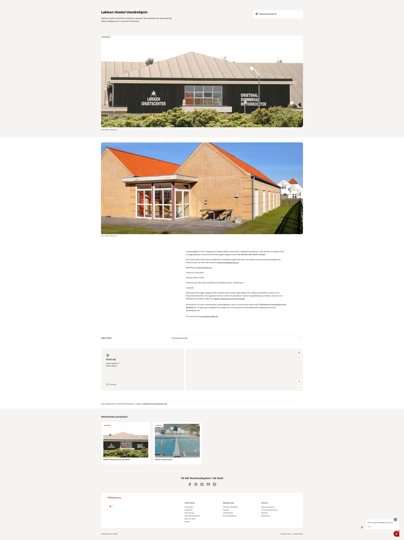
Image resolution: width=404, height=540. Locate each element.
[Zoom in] (299, 381)
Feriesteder (189, 507)
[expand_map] (299, 352)
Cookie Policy (298, 534)
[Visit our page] (189, 484)
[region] (244, 370)
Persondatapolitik (229, 516)
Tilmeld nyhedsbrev (230, 507)
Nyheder (264, 513)
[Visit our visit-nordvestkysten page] (214, 484)
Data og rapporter (268, 507)
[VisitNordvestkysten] (114, 498)
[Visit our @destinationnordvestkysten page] (202, 484)
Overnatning (189, 513)
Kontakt (226, 510)
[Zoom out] (299, 387)
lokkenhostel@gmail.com (228, 263)
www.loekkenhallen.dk (208, 316)
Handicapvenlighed (192, 516)
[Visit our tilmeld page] (208, 484)
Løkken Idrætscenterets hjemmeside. (229, 299)
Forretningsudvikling (269, 510)
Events (187, 522)
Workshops (265, 516)
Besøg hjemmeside (266, 14)
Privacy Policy (286, 534)
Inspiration (189, 510)
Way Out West (190, 519)
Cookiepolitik (228, 513)
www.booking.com (204, 268)
